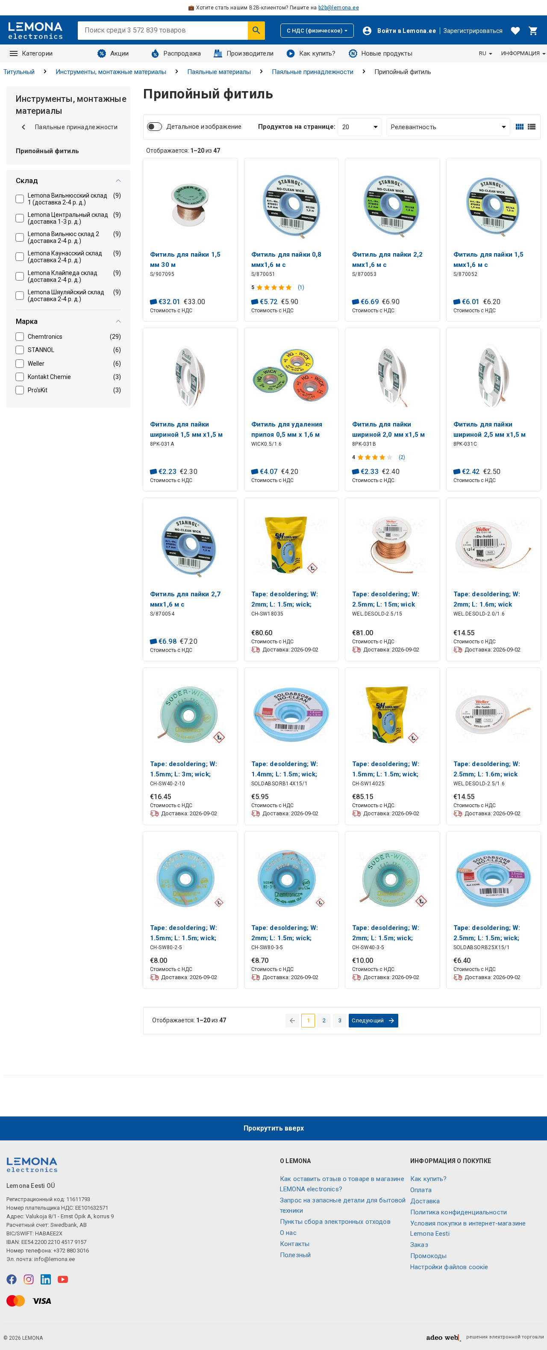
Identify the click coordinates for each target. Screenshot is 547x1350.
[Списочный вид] (531, 126)
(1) (301, 287)
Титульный (19, 72)
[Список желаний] (515, 31)
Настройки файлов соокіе (449, 1267)
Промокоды (428, 1256)
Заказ (419, 1245)
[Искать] (256, 30)
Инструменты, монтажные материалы (111, 72)
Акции (119, 53)
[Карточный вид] (520, 126)
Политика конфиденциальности (458, 1212)
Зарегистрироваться (473, 30)
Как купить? (317, 53)
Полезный (295, 1255)
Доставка (425, 1201)
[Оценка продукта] (275, 287)
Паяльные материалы (219, 72)
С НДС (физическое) (314, 30)
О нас (288, 1233)
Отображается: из (183, 150)
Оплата (421, 1190)
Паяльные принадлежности (312, 72)
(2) (402, 457)
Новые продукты (387, 53)
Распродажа (182, 53)
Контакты (294, 1244)
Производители (250, 53)
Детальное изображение (203, 126)
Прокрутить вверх (274, 1128)
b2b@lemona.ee (338, 8)
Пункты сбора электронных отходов (335, 1222)
